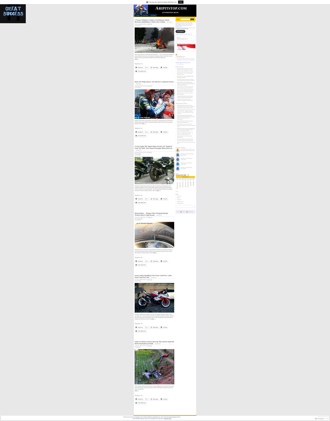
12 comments (138, 154)
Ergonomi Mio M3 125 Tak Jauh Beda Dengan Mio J (184, 136)
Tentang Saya (145, 15)
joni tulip (182, 153)
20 (177, 185)
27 (177, 186)
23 (185, 185)
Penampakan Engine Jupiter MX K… (188, 150)
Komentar (190, 211)
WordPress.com (180, 203)
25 (190, 185)
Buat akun (179, 196)
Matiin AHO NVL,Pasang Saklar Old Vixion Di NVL (186, 143)
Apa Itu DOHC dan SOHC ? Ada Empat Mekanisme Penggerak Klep (185, 122)
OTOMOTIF (149, 24)
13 (177, 183)
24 (188, 185)
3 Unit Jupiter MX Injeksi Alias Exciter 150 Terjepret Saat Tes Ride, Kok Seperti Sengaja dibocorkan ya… (154, 147)
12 (193, 182)
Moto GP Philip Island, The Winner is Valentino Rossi (154, 82)
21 (180, 185)
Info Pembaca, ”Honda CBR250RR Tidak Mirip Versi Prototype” (185, 77)
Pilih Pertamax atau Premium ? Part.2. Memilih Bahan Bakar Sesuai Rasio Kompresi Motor (186, 125)
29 (182, 186)
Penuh (183, 211)
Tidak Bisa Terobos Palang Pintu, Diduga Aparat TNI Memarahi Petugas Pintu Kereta (185, 80)
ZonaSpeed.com (180, 56)
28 (180, 186)
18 (190, 183)
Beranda (138, 15)
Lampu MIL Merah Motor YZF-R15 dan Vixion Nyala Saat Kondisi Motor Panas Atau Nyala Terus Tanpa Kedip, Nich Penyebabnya (186, 117)
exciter (139, 153)
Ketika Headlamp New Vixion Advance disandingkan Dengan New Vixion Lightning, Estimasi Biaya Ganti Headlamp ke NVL (186, 106)
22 (182, 185)
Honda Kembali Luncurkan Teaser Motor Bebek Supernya (185, 94)
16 (185, 183)
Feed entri (179, 199)
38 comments (138, 281)
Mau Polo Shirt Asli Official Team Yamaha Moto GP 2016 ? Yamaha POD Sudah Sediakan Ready (185, 73)
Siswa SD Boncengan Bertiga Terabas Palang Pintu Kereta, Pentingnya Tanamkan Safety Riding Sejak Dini (186, 83)
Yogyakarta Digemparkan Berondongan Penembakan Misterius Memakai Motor (185, 97)
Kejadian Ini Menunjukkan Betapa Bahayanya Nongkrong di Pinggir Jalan (185, 100)
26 (193, 185)
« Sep (177, 188)
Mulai (180, 2)
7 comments (137, 347)
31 (188, 186)
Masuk (178, 197)
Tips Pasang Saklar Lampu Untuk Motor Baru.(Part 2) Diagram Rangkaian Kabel (185, 140)
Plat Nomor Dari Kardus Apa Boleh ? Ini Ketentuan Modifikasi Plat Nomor (185, 133)
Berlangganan (180, 31)
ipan (159, 386)
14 (180, 183)
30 (185, 186)
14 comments (138, 25)
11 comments (138, 87)
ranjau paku (140, 218)
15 (182, 183)
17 (188, 183)
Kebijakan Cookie (167, 418)
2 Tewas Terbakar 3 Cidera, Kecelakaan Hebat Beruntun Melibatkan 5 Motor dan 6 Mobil (152, 21)
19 (193, 183)
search (178, 19)
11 (190, 182)
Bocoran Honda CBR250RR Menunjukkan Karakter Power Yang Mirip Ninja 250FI (185, 90)
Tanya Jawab (153, 15)
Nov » (177, 191)
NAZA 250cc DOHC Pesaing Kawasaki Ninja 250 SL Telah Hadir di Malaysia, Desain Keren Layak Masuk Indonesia (186, 130)
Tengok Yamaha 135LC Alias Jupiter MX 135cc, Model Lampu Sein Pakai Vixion (185, 87)
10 (188, 182)
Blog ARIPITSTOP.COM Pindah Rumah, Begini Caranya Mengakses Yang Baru (185, 69)
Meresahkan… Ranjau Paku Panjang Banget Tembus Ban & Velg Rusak (151, 214)
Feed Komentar (180, 201)
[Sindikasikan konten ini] (185, 55)
